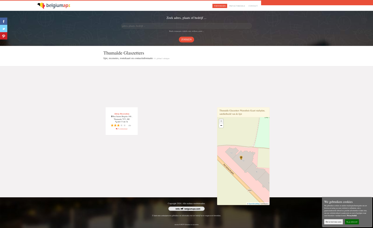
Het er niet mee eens (333, 221)
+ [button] (221, 121)
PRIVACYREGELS (237, 6)
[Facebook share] (3, 21)
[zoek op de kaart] (56, 5)
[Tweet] (3, 28)
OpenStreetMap (254, 203)
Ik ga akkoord (351, 221)
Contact (253, 6)
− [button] (221, 125)
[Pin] (3, 35)
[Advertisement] (186, 87)
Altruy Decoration (121, 113)
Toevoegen (220, 6)
